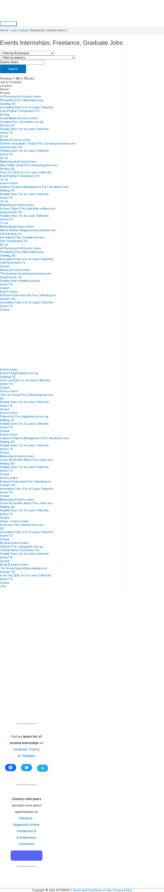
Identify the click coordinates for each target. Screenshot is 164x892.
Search (13, 69)
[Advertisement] (61, 340)
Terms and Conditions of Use (92, 890)
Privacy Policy (123, 890)
